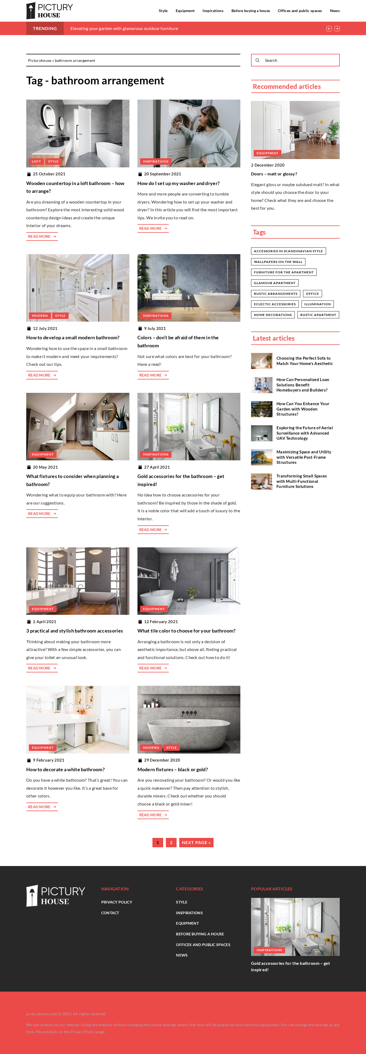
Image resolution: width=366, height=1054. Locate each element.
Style (163, 10)
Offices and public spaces (300, 10)
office (312, 294)
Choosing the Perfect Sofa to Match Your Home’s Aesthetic (305, 361)
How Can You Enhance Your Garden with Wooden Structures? (303, 408)
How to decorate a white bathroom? (65, 769)
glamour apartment (275, 283)
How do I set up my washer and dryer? (178, 183)
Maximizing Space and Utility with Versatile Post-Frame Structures (304, 457)
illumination (317, 304)
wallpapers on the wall (278, 262)
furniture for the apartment (284, 272)
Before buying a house (250, 10)
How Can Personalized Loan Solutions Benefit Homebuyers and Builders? (303, 384)
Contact (110, 912)
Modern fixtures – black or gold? (172, 769)
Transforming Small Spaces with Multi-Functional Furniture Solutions (302, 481)
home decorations (273, 315)
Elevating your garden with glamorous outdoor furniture (124, 28)
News (335, 10)
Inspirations (213, 10)
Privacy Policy (82, 1031)
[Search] (257, 60)
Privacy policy (116, 902)
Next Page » (196, 842)
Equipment (185, 10)
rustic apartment (318, 315)
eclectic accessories (275, 304)
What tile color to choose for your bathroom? (186, 631)
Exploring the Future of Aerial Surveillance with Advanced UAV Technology (305, 433)
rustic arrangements (275, 294)
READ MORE (39, 236)
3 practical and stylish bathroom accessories (74, 631)
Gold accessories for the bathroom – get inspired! (290, 966)
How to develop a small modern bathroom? (73, 337)
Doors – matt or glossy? (274, 173)
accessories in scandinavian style (288, 251)
